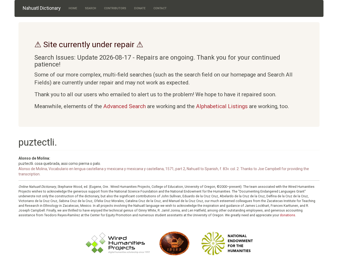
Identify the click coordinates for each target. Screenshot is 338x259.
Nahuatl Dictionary (42, 8)
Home (73, 8)
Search (90, 8)
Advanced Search (124, 106)
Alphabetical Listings (222, 106)
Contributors (115, 8)
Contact (160, 8)
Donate (139, 8)
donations (287, 215)
